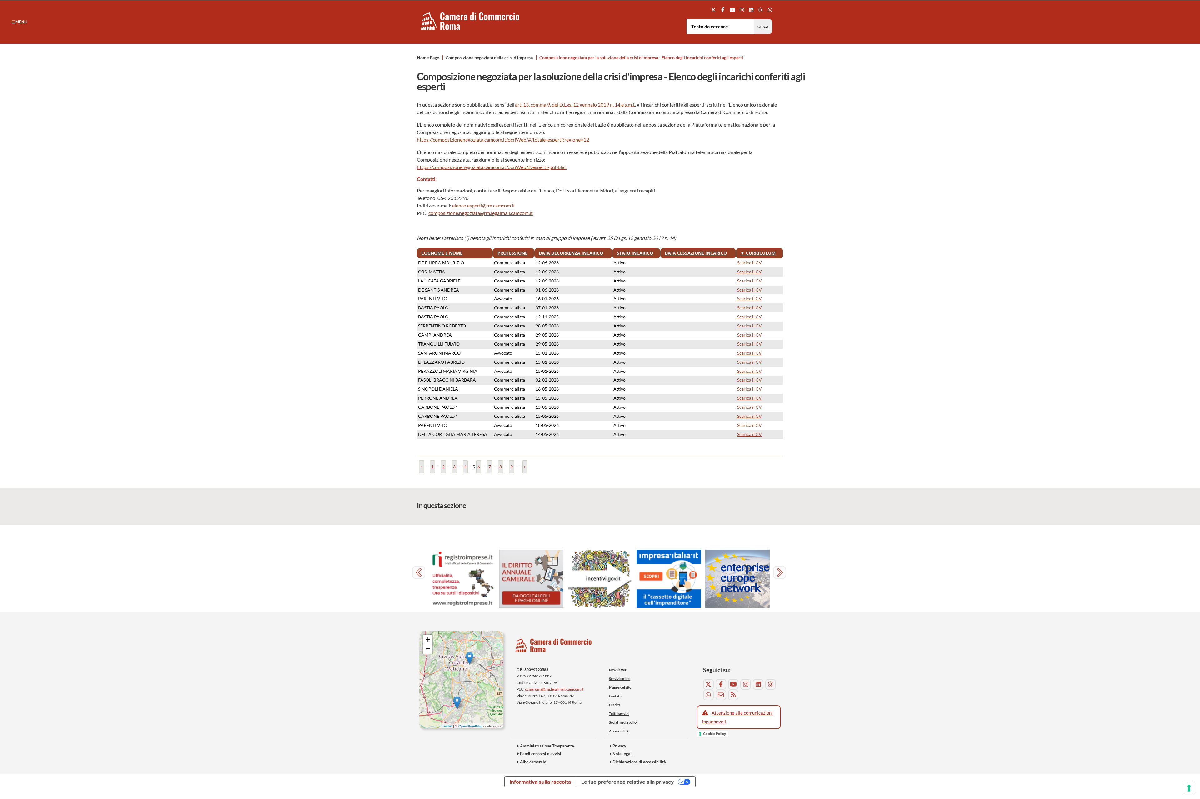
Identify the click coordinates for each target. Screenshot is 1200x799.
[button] (19, 22)
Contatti (615, 696)
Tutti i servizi (619, 714)
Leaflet (447, 725)
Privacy (619, 745)
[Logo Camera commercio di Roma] (554, 647)
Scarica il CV (749, 262)
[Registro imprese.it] (462, 579)
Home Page (428, 57)
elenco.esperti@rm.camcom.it (483, 205)
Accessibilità (618, 731)
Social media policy (623, 722)
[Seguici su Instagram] (742, 10)
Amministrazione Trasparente (547, 745)
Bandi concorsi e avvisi (540, 753)
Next (780, 573)
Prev (419, 573)
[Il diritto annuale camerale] (531, 579)
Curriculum (758, 253)
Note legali (622, 753)
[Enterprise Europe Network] (737, 579)
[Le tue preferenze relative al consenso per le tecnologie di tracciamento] (1189, 788)
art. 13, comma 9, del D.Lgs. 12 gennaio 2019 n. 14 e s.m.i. (575, 104)
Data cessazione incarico (696, 253)
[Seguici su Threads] (761, 10)
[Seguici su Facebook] (723, 10)
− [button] (428, 649)
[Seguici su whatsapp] (770, 10)
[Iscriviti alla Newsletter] (721, 695)
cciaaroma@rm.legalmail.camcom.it (554, 689)
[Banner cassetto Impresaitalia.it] (668, 579)
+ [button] (428, 639)
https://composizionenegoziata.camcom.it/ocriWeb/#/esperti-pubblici (492, 167)
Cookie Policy (714, 734)
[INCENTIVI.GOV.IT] (600, 579)
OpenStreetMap (470, 725)
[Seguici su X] (713, 10)
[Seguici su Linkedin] (751, 10)
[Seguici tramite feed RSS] (733, 695)
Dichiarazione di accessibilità (639, 761)
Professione (513, 253)
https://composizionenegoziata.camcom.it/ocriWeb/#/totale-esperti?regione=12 (503, 139)
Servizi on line (619, 679)
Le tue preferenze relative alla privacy (627, 782)
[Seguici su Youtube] (732, 10)
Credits (614, 705)
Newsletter (618, 670)
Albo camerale (533, 761)
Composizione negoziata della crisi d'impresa (489, 57)
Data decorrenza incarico (571, 253)
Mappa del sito (620, 687)
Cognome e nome (441, 253)
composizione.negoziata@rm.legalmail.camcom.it (480, 213)
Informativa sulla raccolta (540, 782)
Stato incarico (635, 253)
